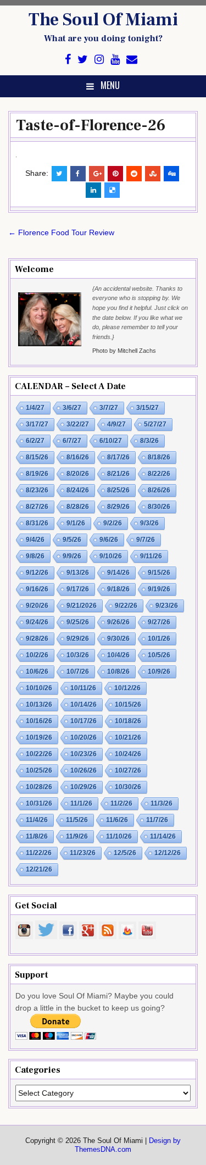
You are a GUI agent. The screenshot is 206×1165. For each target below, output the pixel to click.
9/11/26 (151, 556)
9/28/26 (37, 638)
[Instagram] (99, 59)
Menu (110, 85)
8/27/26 (37, 507)
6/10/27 (110, 441)
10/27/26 (128, 770)
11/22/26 (39, 853)
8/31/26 (37, 523)
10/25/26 (39, 770)
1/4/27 (35, 408)
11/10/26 (119, 836)
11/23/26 (83, 853)
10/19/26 (39, 737)
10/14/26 (83, 704)
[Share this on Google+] (96, 173)
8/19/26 (37, 474)
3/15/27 (147, 408)
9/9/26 (72, 556)
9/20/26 (37, 605)
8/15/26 (37, 457)
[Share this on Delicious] (112, 190)
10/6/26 (37, 671)
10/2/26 (37, 655)
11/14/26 (163, 836)
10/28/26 (39, 787)
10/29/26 (83, 787)
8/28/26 (77, 507)
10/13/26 (39, 704)
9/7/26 (145, 539)
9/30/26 (118, 638)
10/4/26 (118, 655)
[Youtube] (115, 59)
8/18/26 (159, 457)
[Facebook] (68, 59)
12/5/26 (125, 853)
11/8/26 (37, 836)
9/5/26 (72, 539)
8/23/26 (37, 490)
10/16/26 (39, 721)
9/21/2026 (81, 605)
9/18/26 (118, 589)
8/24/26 (77, 490)
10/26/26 (83, 770)
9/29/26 (77, 638)
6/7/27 (72, 441)
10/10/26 (39, 688)
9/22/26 (126, 605)
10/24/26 (128, 754)
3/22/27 (77, 424)
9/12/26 (37, 572)
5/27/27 (155, 424)
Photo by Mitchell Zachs (124, 350)
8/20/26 (77, 474)
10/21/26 (128, 737)
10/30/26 (128, 787)
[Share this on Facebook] (78, 173)
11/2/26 (121, 803)
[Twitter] (82, 59)
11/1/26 (81, 803)
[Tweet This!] (59, 173)
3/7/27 (108, 408)
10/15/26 (128, 704)
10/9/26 (159, 671)
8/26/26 (159, 490)
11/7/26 (157, 820)
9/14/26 (118, 572)
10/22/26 (39, 754)
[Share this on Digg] (171, 173)
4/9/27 (116, 424)
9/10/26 (110, 556)
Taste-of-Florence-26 (90, 125)
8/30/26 (159, 507)
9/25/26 (77, 622)
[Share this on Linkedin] (93, 190)
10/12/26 (127, 688)
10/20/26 (83, 737)
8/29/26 (118, 507)
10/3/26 (77, 655)
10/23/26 (83, 754)
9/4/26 (35, 539)
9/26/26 (118, 622)
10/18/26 (128, 721)
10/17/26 (83, 721)
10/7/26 (77, 671)
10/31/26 (39, 803)
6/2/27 (35, 441)
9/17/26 (77, 589)
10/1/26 (159, 638)
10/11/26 (83, 688)
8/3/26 (149, 441)
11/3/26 (161, 803)
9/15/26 (159, 572)
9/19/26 (159, 589)
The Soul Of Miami (103, 20)
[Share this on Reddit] (134, 173)
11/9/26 (77, 836)
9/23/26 (166, 605)
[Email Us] (131, 59)
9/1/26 (75, 523)
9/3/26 (149, 523)
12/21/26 (39, 869)
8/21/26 (118, 474)
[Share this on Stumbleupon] (152, 173)
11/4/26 (37, 820)
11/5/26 (77, 820)
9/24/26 (37, 622)
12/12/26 (167, 853)
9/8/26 (35, 556)
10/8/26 (118, 671)
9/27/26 (159, 622)
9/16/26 (37, 589)
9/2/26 (112, 523)
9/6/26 (108, 539)
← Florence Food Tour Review (61, 232)
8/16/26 (77, 457)
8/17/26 (118, 457)
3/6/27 (72, 408)
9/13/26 (77, 572)
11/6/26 (117, 820)
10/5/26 (159, 655)
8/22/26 (159, 474)
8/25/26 (118, 490)
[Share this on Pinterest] (115, 173)
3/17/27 (37, 424)
